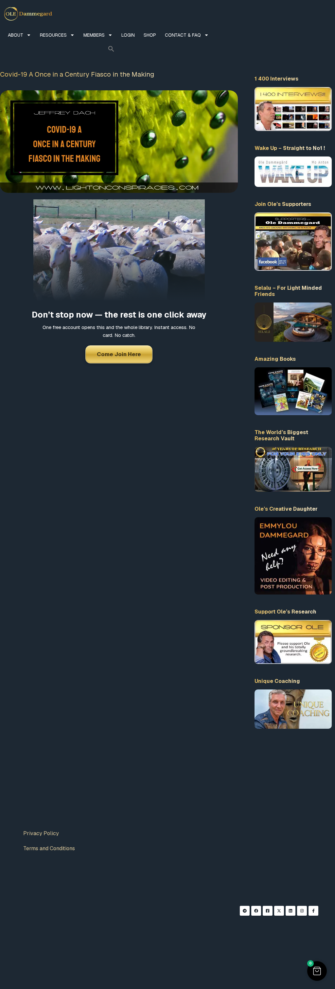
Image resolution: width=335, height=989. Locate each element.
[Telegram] (245, 911)
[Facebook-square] (268, 911)
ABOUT (15, 35)
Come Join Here (119, 354)
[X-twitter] (279, 911)
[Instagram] (302, 911)
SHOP (150, 35)
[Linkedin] (290, 911)
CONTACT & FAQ (183, 35)
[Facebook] (256, 911)
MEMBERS (94, 35)
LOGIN (128, 35)
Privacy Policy (41, 833)
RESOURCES (53, 35)
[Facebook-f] (313, 911)
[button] (111, 48)
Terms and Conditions (49, 848)
